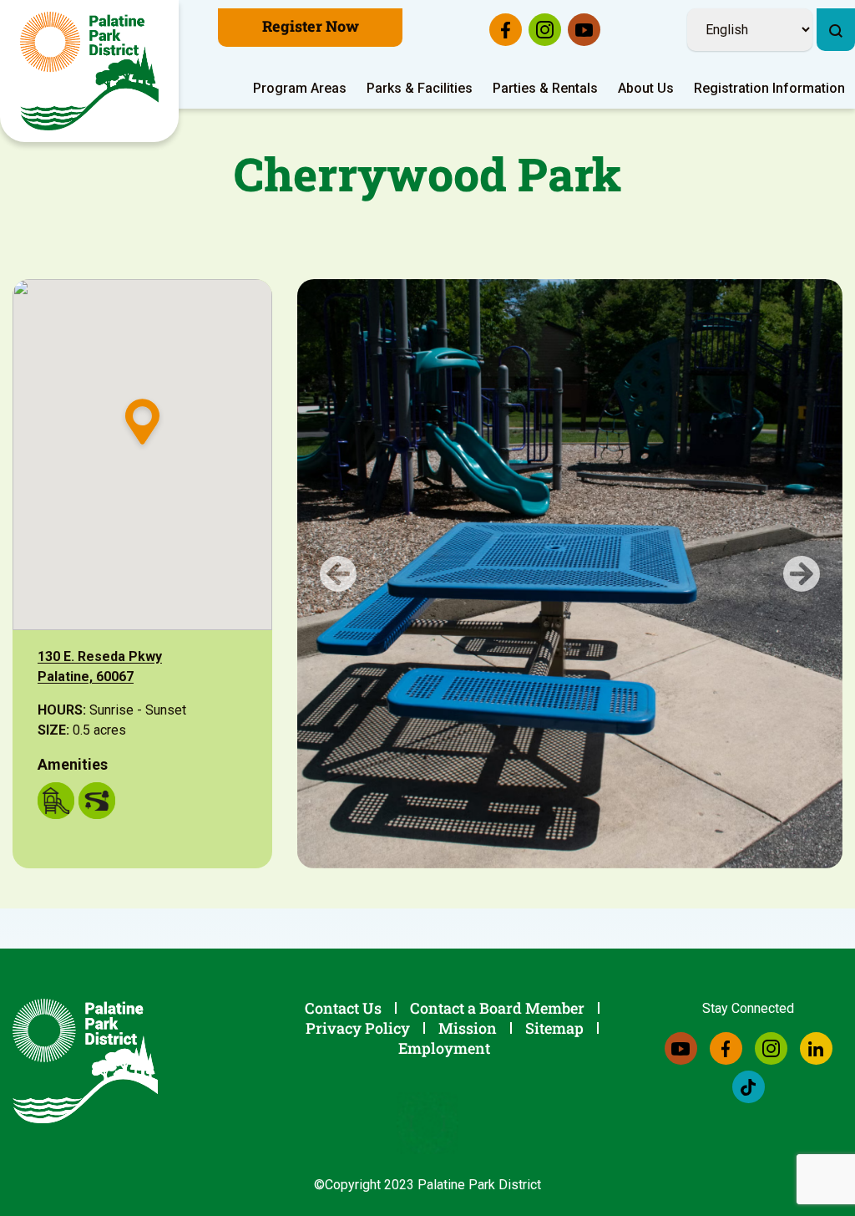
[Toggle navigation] (844, 4)
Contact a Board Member (497, 1008)
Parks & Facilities (420, 88)
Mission (467, 1028)
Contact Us (343, 1008)
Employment (444, 1048)
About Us (646, 88)
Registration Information (769, 88)
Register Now (310, 26)
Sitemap (554, 1028)
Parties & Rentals (545, 88)
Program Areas (300, 88)
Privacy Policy (358, 1028)
